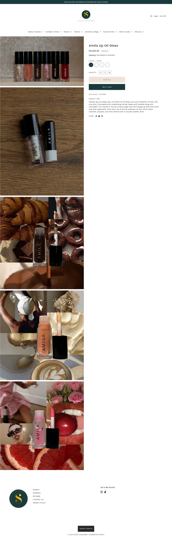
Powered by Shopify (96, 535)
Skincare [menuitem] (138, 32)
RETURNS (102, 94)
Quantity (92, 72)
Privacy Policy (39, 503)
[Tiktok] (105, 492)
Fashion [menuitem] (67, 32)
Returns (36, 496)
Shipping (92, 55)
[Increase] (109, 72)
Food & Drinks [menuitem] (109, 32)
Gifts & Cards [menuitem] (125, 32)
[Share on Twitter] (99, 116)
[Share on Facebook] (96, 116)
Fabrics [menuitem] (77, 32)
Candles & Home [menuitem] (53, 32)
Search (36, 490)
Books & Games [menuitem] (34, 32)
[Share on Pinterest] (102, 116)
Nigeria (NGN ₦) (86, 529)
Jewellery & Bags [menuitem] (92, 32)
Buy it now (107, 87)
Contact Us (38, 499)
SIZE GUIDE (93, 94)
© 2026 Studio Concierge (78, 535)
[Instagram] (101, 492)
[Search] (151, 16)
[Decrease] (100, 72)
